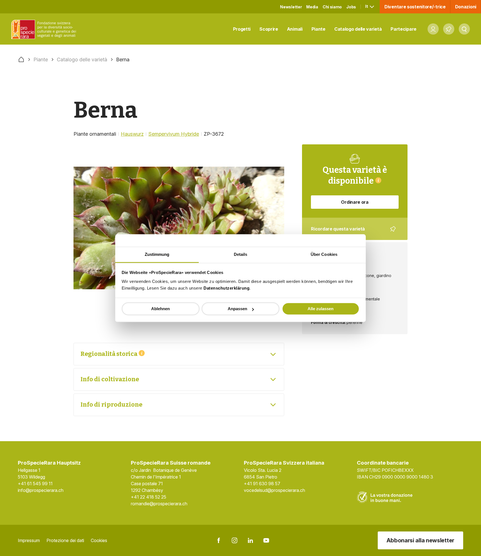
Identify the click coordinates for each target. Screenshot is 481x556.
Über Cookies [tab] (324, 254)
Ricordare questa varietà (351, 233)
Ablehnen (160, 308)
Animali (295, 29)
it (367, 6)
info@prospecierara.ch (40, 490)
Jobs (351, 6)
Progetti (242, 29)
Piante (318, 29)
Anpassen (237, 308)
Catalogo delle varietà (358, 29)
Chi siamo (332, 6)
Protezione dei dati (65, 540)
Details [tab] (240, 254)
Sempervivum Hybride (173, 134)
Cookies (99, 540)
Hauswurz (132, 134)
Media (312, 6)
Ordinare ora (354, 202)
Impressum (29, 540)
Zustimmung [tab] (157, 254)
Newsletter (291, 6)
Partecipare (403, 29)
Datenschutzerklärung (226, 288)
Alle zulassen (320, 308)
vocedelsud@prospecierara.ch (274, 490)
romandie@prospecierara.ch (159, 503)
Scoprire (268, 29)
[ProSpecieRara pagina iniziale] (44, 29)
